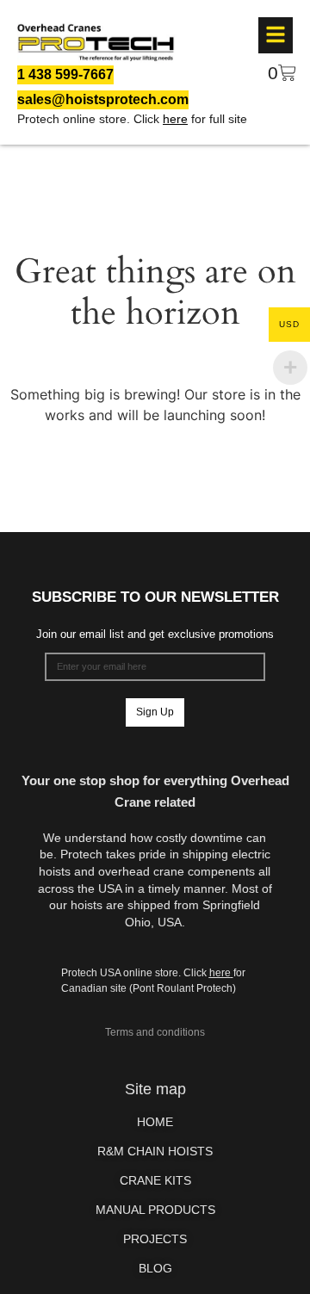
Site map (155, 1089)
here (175, 119)
